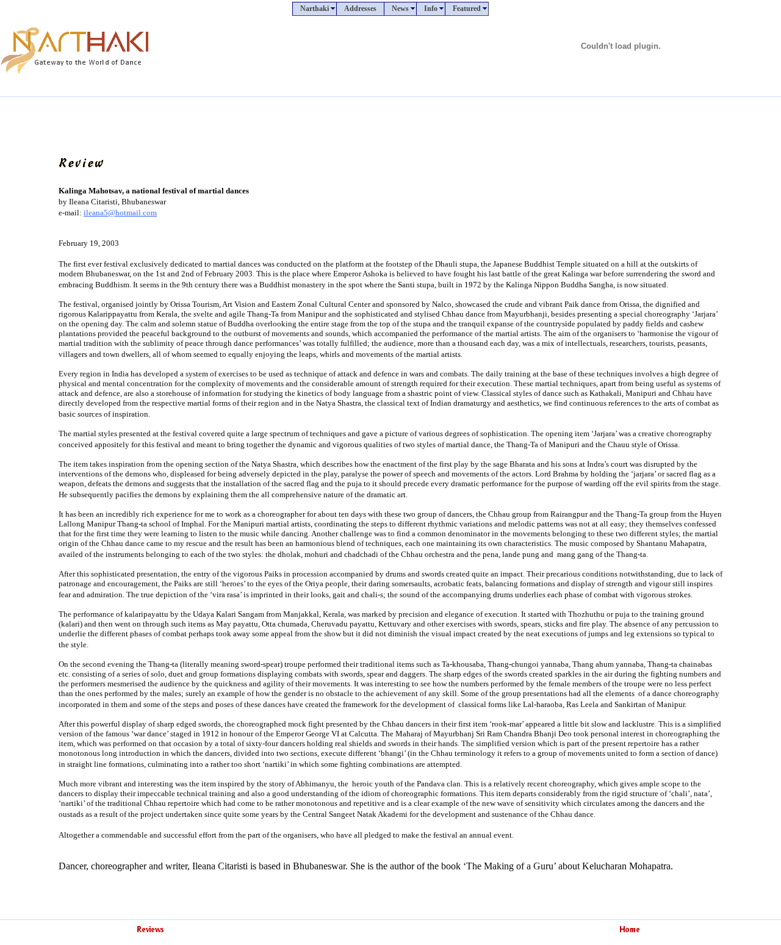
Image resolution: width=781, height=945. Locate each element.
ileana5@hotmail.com (120, 212)
